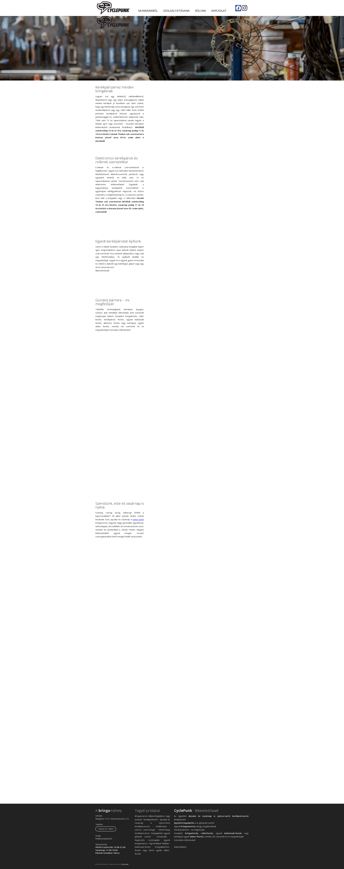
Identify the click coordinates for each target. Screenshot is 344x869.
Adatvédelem (180, 847)
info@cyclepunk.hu (103, 838)
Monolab (125, 864)
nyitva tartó (138, 519)
